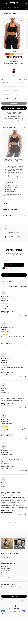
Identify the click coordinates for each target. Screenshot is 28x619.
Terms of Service (6, 579)
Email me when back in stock (15, 108)
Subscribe (14, 265)
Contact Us (4, 573)
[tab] (14, 287)
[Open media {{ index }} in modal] (12, 33)
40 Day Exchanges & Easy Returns (15, 120)
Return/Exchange (5, 568)
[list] (14, 33)
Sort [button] (2, 281)
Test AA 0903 (9, 12)
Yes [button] (2, 313)
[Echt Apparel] (14, 3)
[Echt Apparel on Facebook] (13, 606)
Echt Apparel (16, 608)
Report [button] (6, 313)
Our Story (3, 575)
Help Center (4, 566)
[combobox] (14, 7)
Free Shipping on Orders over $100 (15, 118)
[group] (14, 268)
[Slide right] (18, 51)
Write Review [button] (14, 275)
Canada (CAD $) (6, 557)
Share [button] (10, 313)
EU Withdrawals (5, 570)
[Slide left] (9, 51)
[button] (14, 66)
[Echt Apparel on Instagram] (15, 606)
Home (2, 12)
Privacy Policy (5, 577)
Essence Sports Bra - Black (8, 13)
